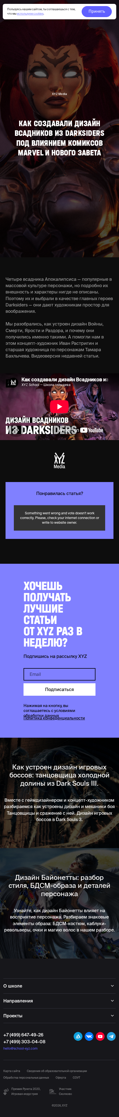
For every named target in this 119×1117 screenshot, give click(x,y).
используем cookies (30, 13)
